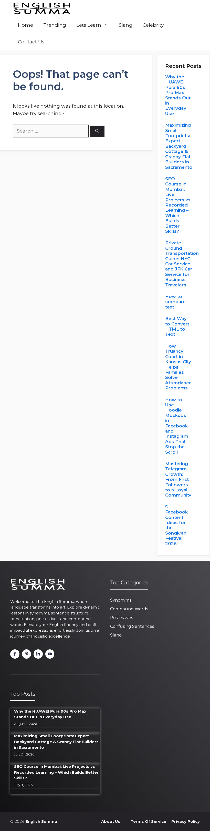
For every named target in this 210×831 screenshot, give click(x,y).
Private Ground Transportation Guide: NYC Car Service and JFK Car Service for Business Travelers (182, 263)
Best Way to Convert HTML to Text (177, 326)
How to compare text (175, 302)
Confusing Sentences (132, 626)
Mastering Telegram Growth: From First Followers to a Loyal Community (178, 479)
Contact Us (31, 42)
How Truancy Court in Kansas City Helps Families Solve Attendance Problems (178, 366)
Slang (125, 25)
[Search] (97, 131)
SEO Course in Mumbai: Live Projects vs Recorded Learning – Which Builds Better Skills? (178, 205)
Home (25, 25)
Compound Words (129, 608)
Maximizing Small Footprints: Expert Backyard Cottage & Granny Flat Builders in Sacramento (178, 146)
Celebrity (153, 25)
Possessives (121, 617)
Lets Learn (88, 25)
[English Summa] (41, 8)
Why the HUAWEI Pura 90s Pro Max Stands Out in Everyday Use (178, 95)
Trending (54, 25)
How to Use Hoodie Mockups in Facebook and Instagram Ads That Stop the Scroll (176, 426)
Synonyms (120, 600)
